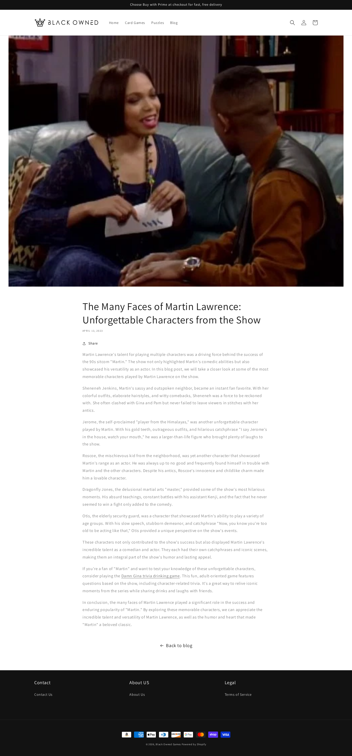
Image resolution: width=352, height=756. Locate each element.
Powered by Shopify (194, 744)
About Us (137, 694)
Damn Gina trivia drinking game (150, 576)
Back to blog (179, 645)
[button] (292, 22)
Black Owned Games (168, 744)
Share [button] (93, 343)
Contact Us (43, 694)
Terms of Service (238, 694)
